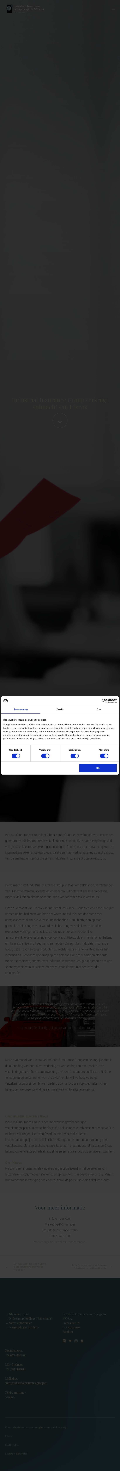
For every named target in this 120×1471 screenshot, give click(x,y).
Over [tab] (99, 709)
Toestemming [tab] (21, 709)
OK (98, 768)
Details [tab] (60, 709)
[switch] (45, 756)
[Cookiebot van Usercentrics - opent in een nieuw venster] (104, 701)
